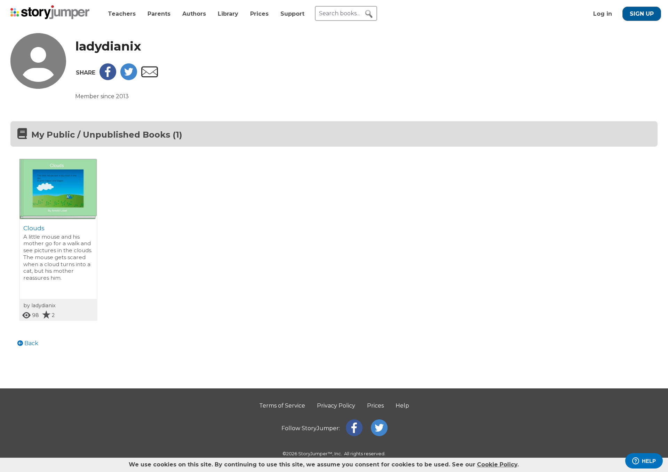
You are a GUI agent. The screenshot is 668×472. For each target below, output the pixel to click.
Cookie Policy (497, 464)
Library (228, 13)
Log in (602, 13)
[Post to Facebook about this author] (108, 78)
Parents (159, 13)
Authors (194, 13)
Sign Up (642, 13)
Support (292, 13)
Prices (259, 13)
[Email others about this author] (149, 75)
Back (30, 343)
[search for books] (369, 14)
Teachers (122, 13)
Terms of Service (282, 405)
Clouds (34, 228)
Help (402, 405)
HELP (649, 461)
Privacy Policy (336, 405)
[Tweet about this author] (128, 78)
